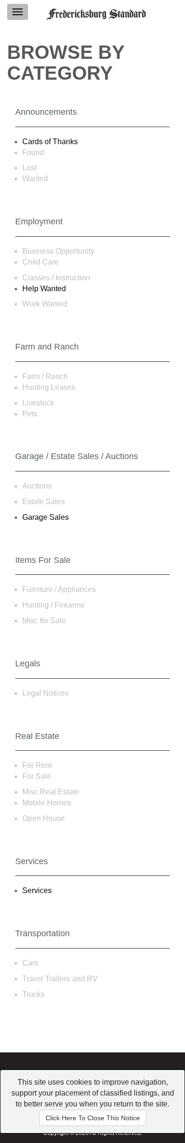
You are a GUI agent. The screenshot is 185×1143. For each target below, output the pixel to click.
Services (37, 890)
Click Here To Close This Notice (93, 1118)
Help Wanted (44, 289)
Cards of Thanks (50, 142)
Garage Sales (45, 517)
